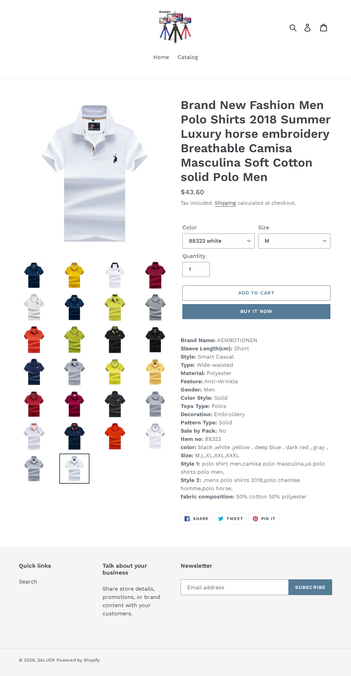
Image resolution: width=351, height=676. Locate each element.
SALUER (46, 660)
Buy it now (256, 311)
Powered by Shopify (78, 660)
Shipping (225, 203)
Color (189, 227)
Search (28, 581)
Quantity (193, 256)
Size (263, 227)
